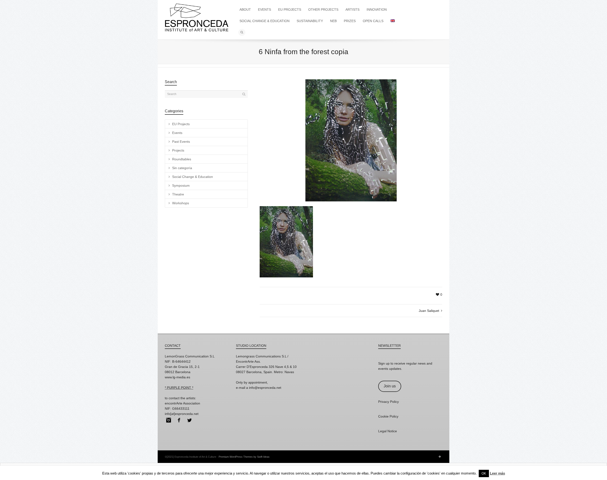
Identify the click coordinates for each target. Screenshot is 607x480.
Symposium (181, 185)
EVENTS (264, 9)
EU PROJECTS (289, 9)
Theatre (178, 194)
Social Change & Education (192, 177)
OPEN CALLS (373, 21)
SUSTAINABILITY (310, 21)
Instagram (168, 420)
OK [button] (484, 473)
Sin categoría (182, 168)
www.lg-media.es (177, 377)
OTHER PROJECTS (323, 9)
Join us (390, 386)
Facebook (179, 420)
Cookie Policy (388, 416)
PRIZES (350, 21)
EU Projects (181, 124)
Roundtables (181, 159)
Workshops (180, 203)
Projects (178, 150)
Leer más (497, 473)
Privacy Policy (388, 402)
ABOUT (245, 9)
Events (177, 133)
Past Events (181, 141)
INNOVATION (377, 9)
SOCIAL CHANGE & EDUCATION (264, 21)
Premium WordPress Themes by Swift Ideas (244, 456)
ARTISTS (352, 9)
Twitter (189, 420)
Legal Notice (387, 431)
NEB (333, 21)
